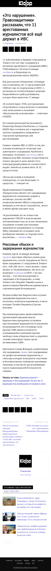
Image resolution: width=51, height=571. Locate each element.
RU (33, 563)
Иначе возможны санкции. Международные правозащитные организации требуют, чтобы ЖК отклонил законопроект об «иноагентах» (13, 435)
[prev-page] (4, 541)
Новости (9, 560)
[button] (4, 3)
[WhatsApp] (29, 49)
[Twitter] (11, 49)
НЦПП (34, 398)
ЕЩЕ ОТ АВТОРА (11, 491)
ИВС (27, 398)
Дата (33, 560)
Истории (18, 560)
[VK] (17, 49)
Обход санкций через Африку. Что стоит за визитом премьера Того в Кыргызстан (32, 516)
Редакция (9, 43)
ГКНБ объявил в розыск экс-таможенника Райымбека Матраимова (37, 428)
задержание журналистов (13, 398)
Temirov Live (28, 395)
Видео (26, 560)
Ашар (27, 563)
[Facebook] (5, 49)
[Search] (47, 3)
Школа (40, 560)
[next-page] (8, 541)
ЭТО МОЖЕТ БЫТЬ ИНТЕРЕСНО (17, 488)
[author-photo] (25, 467)
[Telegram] (23, 49)
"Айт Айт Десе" (15, 395)
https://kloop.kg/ (25, 475)
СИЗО (41, 398)
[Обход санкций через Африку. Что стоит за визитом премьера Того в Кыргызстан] (9, 516)
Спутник (20, 563)
